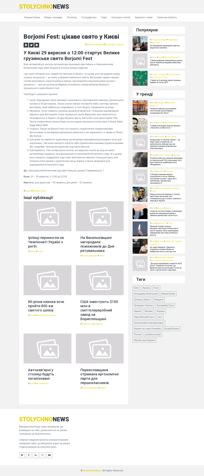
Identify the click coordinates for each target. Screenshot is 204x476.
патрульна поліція (159, 77)
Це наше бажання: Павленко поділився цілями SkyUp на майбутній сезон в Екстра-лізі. (163, 249)
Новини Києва (32, 17)
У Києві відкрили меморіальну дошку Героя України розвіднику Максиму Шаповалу (166, 62)
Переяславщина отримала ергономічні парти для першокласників (99, 376)
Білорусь (169, 171)
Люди (153, 57)
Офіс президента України (168, 188)
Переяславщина (90, 388)
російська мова (153, 334)
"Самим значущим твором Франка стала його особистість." (165, 127)
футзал (160, 241)
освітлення (171, 136)
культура (155, 42)
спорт (40, 251)
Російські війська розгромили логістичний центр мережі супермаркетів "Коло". (163, 111)
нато (160, 317)
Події (104, 17)
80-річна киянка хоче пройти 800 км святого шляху (46, 306)
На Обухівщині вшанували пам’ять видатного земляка (165, 47)
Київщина (161, 103)
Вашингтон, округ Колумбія (147, 328)
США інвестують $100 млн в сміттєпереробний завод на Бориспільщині (99, 310)
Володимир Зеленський (162, 260)
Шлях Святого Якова (46, 315)
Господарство (89, 17)
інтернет (160, 136)
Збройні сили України (144, 340)
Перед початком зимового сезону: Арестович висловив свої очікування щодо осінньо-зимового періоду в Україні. (165, 197)
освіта (103, 388)
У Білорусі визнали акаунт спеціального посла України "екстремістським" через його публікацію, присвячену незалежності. (163, 178)
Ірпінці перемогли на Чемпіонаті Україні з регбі (46, 242)
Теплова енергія (164, 155)
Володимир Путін (165, 305)
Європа (137, 311)
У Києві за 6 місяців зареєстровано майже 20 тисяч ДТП (165, 81)
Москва (149, 311)
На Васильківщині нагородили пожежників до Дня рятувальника (97, 244)
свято (102, 255)
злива (168, 208)
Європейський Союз (144, 317)
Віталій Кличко (172, 328)
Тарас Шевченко (171, 122)
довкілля (98, 324)
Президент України (165, 257)
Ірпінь (32, 251)
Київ (27, 190)
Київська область (167, 17)
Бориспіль (87, 324)
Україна (160, 171)
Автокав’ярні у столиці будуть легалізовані (41, 374)
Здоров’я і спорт (144, 17)
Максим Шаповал (172, 57)
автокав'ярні (42, 383)
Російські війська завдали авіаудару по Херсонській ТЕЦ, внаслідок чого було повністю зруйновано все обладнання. (166, 161)
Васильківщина (89, 255)
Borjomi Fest (39, 190)
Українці (161, 311)
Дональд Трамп (142, 299)
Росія (153, 191)
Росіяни (176, 155)
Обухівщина (173, 40)
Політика (72, 17)
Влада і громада (53, 17)
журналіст (161, 223)
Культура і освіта (120, 17)
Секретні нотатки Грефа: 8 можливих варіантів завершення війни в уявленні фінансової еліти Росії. (166, 213)
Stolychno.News (92, 470)
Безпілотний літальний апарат (149, 323)
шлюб (159, 122)
